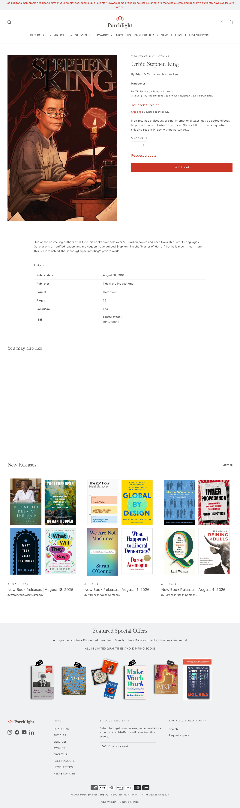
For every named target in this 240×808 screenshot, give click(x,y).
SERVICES (82, 35)
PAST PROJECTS (146, 35)
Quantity (139, 138)
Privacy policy (108, 802)
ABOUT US (123, 35)
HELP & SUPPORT (197, 35)
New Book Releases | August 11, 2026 (116, 589)
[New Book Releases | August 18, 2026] (43, 528)
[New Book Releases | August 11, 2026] (120, 528)
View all (227, 464)
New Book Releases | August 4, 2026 (193, 589)
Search (173, 728)
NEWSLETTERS (171, 35)
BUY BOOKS (39, 35)
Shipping (136, 111)
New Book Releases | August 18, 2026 (40, 589)
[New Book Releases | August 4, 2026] (196, 528)
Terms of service (130, 802)
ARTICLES (61, 35)
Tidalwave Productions (150, 56)
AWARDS (103, 35)
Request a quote (144, 155)
